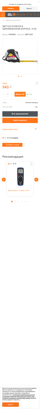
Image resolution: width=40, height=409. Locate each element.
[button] (18, 76)
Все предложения (20, 114)
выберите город (20, 14)
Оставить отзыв (12, 145)
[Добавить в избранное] (37, 83)
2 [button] (15, 201)
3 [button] (18, 201)
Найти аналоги (20, 120)
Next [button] (36, 180)
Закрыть (29, 8)
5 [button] (25, 201)
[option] (20, 178)
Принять (10, 404)
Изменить (11, 8)
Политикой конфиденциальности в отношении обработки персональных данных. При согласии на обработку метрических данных (18, 396)
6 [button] (28, 201)
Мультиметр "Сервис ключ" (19, 191)
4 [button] (21, 201)
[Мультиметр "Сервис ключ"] (20, 177)
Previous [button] (4, 180)
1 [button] (12, 201)
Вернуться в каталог (13, 20)
